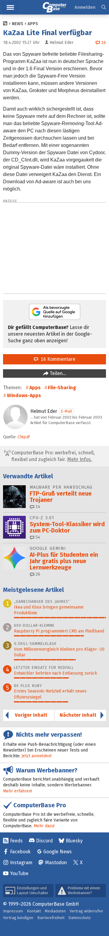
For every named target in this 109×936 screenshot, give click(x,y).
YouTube (19, 873)
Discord (44, 841)
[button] (103, 7)
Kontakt (34, 911)
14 (37, 506)
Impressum (13, 911)
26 (37, 574)
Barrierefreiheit (50, 917)
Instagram (21, 862)
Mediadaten (55, 911)
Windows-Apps (24, 395)
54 (37, 537)
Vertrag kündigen (18, 917)
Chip (22, 437)
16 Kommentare (56, 359)
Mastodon (56, 862)
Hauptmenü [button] (10, 7)
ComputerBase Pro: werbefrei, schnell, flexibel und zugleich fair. (52, 456)
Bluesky (74, 841)
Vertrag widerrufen (86, 911)
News (17, 23)
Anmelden (84, 7)
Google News (57, 852)
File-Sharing (62, 387)
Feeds (16, 841)
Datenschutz (79, 917)
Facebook (20, 852)
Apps (33, 23)
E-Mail (66, 411)
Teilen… (57, 373)
